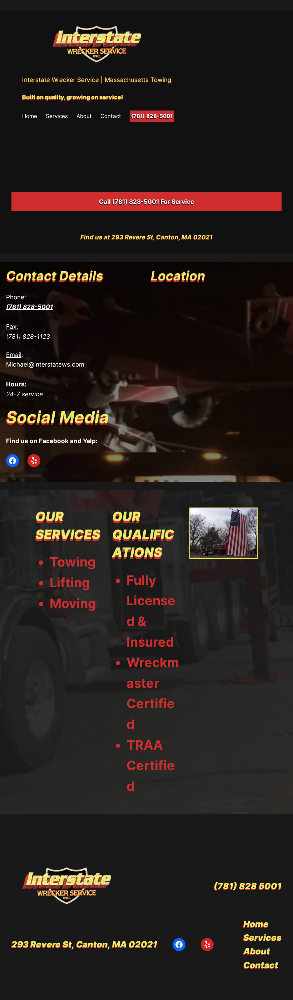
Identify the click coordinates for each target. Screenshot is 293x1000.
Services (57, 116)
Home (29, 116)
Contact (110, 116)
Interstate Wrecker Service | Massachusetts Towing (96, 79)
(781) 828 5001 (248, 886)
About (84, 116)
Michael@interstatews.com (45, 364)
